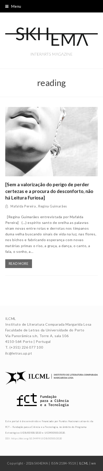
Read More (18, 264)
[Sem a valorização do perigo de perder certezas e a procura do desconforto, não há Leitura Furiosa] (49, 191)
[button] (13, 6)
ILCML (84, 463)
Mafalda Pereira (23, 206)
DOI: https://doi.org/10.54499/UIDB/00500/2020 (33, 438)
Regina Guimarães (52, 206)
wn (93, 463)
